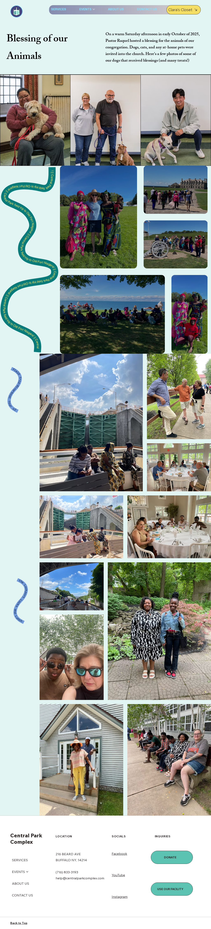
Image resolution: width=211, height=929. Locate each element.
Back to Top (18, 923)
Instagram (120, 897)
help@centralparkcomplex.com (80, 878)
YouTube (118, 875)
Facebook (119, 854)
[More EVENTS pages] (94, 9)
